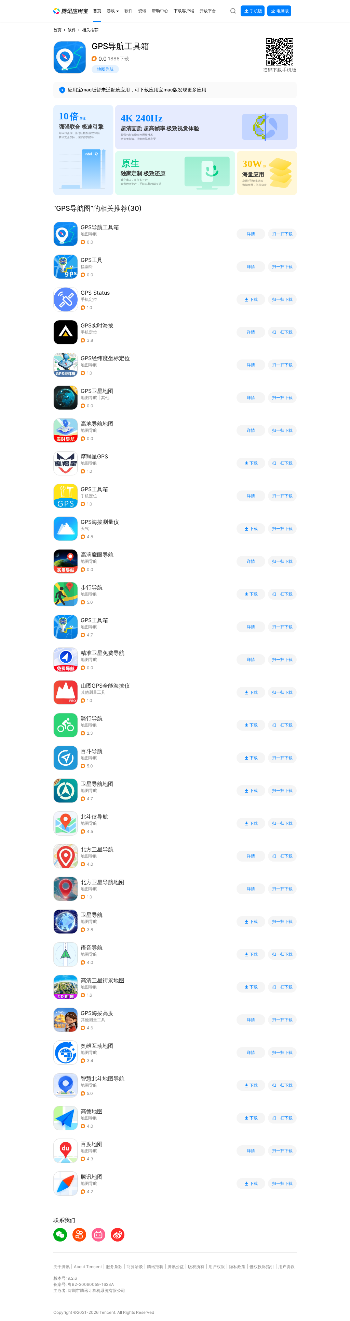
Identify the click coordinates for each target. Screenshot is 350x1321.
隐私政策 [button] (237, 1266)
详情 (251, 234)
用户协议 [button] (286, 1266)
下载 (254, 299)
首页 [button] (57, 29)
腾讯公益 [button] (175, 1266)
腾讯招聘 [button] (155, 1266)
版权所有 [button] (196, 1266)
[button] (70, 11)
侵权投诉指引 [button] (262, 1266)
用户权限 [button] (216, 1266)
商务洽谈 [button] (134, 1266)
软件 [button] (72, 29)
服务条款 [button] (114, 1266)
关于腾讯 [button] (61, 1266)
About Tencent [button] (88, 1266)
